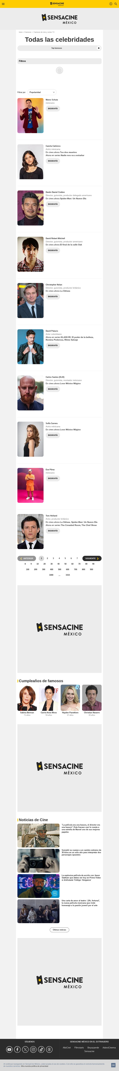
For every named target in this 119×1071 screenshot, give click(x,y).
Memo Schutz (52, 100)
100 (27, 569)
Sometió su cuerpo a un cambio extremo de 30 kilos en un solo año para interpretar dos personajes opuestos (81, 852)
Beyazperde (93, 1047)
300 (43, 569)
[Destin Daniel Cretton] (30, 207)
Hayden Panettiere (70, 713)
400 (51, 569)
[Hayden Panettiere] (70, 698)
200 (35, 569)
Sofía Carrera (51, 423)
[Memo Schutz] (30, 115)
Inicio (20, 32)
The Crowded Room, (71, 525)
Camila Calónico (53, 146)
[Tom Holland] (30, 531)
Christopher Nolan (54, 285)
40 (58, 564)
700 (75, 569)
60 (72, 564)
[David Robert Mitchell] (30, 254)
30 (52, 564)
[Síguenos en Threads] (49, 1049)
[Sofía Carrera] (30, 439)
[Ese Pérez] (30, 485)
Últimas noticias (59, 930)
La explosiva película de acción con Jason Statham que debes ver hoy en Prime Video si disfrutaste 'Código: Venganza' (81, 877)
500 (59, 569)
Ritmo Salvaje (71, 340)
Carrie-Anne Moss (49, 713)
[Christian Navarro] (92, 698)
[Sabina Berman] (27, 698)
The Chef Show (89, 525)
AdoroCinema (109, 1047)
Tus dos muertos (68, 152)
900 (91, 569)
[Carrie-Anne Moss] (48, 698)
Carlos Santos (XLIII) (55, 377)
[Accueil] (57, 4)
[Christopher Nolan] (30, 300)
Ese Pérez (50, 470)
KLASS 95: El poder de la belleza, (77, 337)
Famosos (28, 32)
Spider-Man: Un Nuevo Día (73, 198)
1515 (68, 575)
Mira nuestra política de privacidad (34, 1066)
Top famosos (56, 48)
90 (93, 564)
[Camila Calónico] (30, 161)
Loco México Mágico (70, 383)
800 (83, 569)
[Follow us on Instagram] (33, 1049)
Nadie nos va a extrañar (72, 155)
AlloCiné (67, 1047)
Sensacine (89, 1051)
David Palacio (52, 331)
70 (79, 564)
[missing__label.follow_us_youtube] (9, 1049)
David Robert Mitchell (55, 238)
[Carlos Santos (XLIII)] (30, 392)
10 (38, 564)
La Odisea (65, 291)
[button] (99, 48)
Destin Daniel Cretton (55, 192)
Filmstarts (79, 1047)
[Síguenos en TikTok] (41, 1049)
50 (65, 564)
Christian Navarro (92, 713)
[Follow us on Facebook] (17, 1049)
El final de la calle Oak (71, 244)
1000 (51, 575)
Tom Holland (51, 516)
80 (86, 564)
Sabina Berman (27, 713)
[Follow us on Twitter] (25, 1049)
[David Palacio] (30, 346)
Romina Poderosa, (55, 340)
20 (45, 564)
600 (67, 569)
